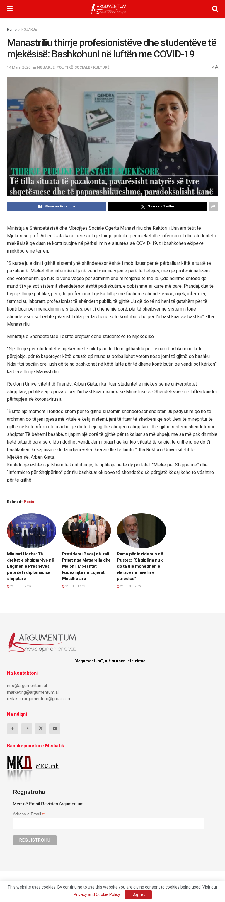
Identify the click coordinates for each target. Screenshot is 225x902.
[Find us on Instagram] (26, 728)
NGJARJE (29, 30)
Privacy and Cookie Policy (97, 894)
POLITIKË (64, 67)
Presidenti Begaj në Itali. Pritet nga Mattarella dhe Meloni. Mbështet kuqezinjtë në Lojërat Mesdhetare (86, 566)
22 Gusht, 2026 (21, 586)
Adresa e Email (29, 814)
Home (12, 30)
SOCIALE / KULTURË (91, 67)
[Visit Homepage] (109, 9)
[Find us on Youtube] (54, 728)
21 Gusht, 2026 (76, 586)
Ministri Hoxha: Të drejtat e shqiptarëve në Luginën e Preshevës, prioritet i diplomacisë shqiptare (30, 566)
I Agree (138, 894)
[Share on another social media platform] (213, 206)
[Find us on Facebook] (12, 728)
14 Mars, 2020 (18, 67)
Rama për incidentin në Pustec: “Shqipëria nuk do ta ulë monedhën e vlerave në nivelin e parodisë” (140, 566)
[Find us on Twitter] (40, 728)
